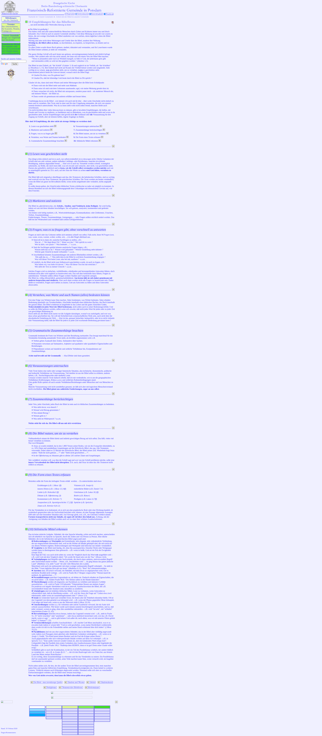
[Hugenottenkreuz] (11, 80)
